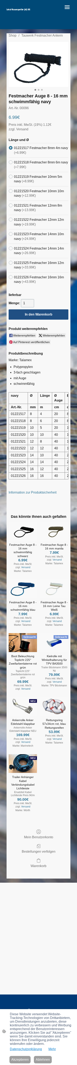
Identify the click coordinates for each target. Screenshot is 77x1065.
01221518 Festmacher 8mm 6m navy (41, 165)
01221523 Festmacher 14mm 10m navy (39, 236)
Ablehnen (43, 1059)
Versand (22, 129)
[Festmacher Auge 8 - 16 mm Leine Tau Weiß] (54, 588)
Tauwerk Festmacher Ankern (42, 35)
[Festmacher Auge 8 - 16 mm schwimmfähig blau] (23, 588)
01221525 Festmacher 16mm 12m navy (39, 265)
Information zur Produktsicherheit (32, 492)
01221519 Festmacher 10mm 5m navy (38, 179)
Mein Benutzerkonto (38, 837)
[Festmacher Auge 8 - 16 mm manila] (54, 531)
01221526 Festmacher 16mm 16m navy (39, 279)
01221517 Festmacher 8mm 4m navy (41, 150)
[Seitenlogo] (21, 12)
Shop (12, 35)
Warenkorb (38, 866)
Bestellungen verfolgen (38, 851)
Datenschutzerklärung (26, 1049)
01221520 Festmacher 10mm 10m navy (39, 193)
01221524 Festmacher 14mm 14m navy (39, 251)
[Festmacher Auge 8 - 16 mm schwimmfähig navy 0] (38, 64)
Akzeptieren (20, 1059)
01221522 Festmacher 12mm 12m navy (39, 222)
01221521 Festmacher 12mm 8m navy (38, 208)
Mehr (52, 1049)
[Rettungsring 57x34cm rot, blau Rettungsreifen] (54, 706)
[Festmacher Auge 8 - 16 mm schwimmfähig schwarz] (23, 531)
